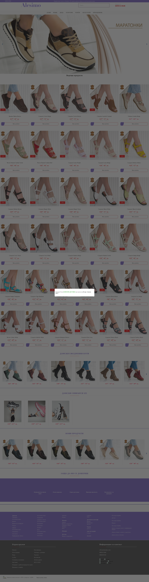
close (93, 287)
